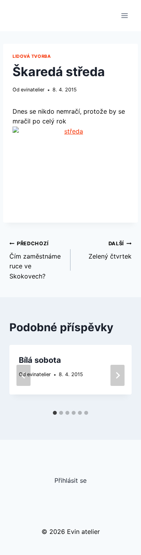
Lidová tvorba (32, 56)
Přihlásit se (70, 480)
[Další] (117, 375)
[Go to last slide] (23, 375)
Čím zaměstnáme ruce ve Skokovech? (35, 260)
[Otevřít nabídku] (124, 15)
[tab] (55, 413)
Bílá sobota (40, 360)
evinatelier (33, 90)
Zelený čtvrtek (110, 250)
